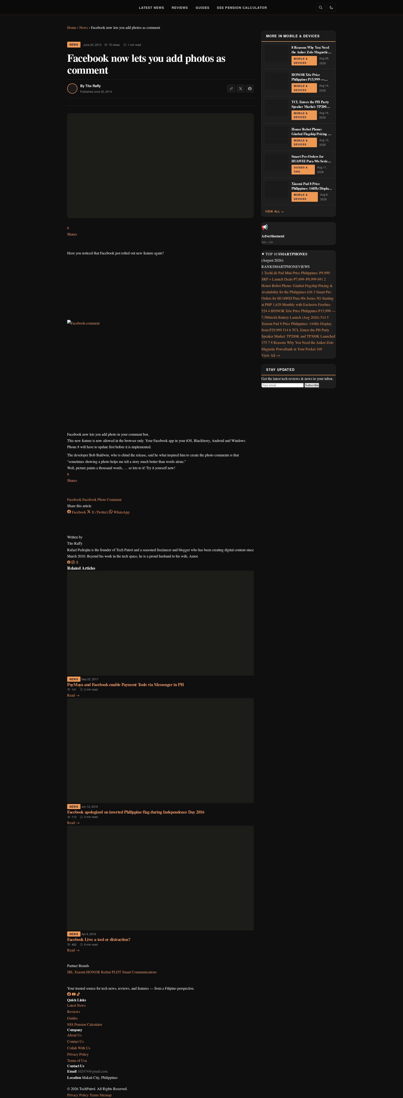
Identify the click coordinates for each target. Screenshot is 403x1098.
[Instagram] (73, 562)
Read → (73, 695)
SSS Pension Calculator (242, 7)
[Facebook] (69, 562)
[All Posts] (77, 562)
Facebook (74, 499)
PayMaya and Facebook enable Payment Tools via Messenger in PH (125, 684)
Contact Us (75, 1041)
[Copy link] (231, 88)
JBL (70, 971)
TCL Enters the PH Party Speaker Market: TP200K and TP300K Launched (310, 106)
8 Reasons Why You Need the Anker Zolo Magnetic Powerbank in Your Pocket (311, 52)
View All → (274, 211)
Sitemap (105, 1094)
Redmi (106, 971)
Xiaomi (80, 971)
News (83, 27)
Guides (203, 7)
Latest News (151, 7)
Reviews (180, 7)
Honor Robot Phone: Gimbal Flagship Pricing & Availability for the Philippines (311, 136)
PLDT (117, 971)
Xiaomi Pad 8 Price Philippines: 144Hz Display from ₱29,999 (311, 188)
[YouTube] (74, 994)
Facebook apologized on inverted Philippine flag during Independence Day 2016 (135, 812)
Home (71, 27)
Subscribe (312, 385)
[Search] (320, 7)
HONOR (93, 971)
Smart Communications (139, 971)
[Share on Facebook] (250, 88)
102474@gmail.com (92, 1071)
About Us (74, 1035)
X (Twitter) (100, 512)
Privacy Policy (78, 1054)
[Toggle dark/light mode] (331, 7)
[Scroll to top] (390, 1089)
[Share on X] (240, 88)
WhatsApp (121, 512)
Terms (94, 1094)
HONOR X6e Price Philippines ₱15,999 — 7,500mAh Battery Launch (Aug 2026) (311, 81)
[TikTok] (78, 994)
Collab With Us (78, 1047)
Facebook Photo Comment (102, 499)
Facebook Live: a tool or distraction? (98, 939)
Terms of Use (77, 1060)
